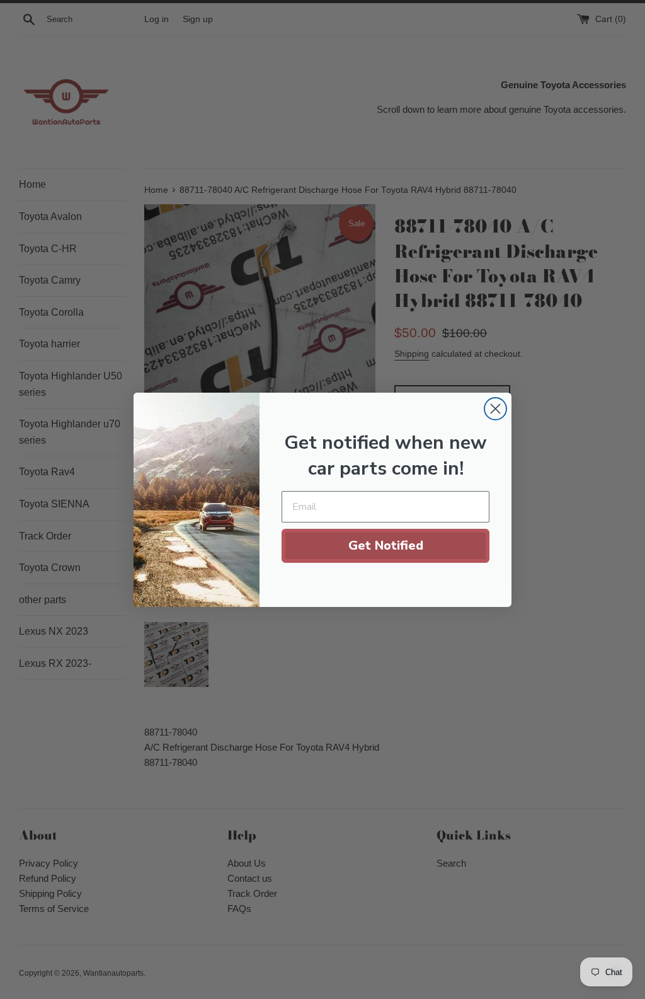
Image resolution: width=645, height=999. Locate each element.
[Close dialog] (495, 409)
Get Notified (385, 545)
